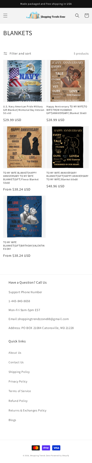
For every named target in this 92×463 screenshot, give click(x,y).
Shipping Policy (19, 372)
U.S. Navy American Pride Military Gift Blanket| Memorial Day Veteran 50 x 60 (23, 110)
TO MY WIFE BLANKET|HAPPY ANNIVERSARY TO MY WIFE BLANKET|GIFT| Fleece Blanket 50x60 (21, 177)
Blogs (12, 420)
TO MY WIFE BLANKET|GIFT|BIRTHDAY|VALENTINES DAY (24, 245)
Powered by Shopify (60, 455)
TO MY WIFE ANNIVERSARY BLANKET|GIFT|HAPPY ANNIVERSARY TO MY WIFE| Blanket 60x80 (67, 176)
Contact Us (16, 362)
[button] (5, 15)
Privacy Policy (18, 381)
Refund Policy (18, 401)
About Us (15, 353)
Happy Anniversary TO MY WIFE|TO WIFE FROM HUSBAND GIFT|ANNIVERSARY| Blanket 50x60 (66, 110)
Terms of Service (20, 391)
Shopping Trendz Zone (40, 455)
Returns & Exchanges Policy (27, 410)
